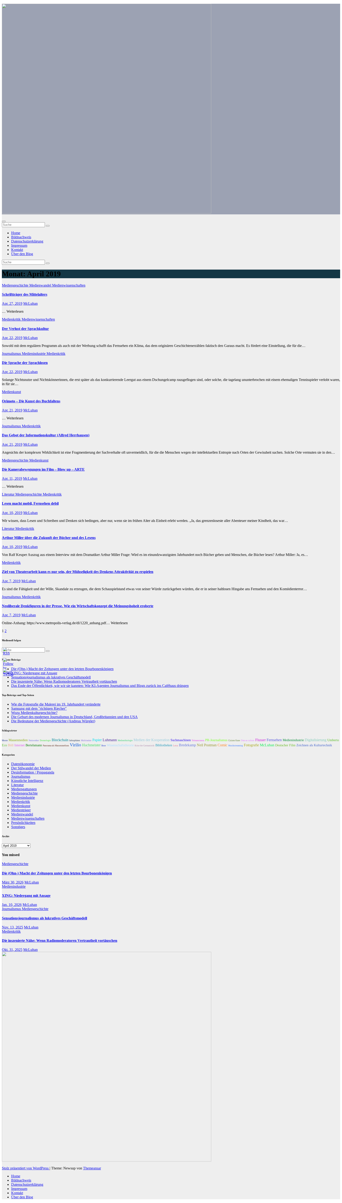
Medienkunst (11, 392)
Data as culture (247, 740)
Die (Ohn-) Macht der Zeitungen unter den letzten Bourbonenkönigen (62, 669)
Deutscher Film (285, 745)
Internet (19, 745)
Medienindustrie (34, 354)
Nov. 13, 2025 (12, 927)
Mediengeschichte (15, 285)
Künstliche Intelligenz (27, 781)
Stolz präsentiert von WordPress (26, 1168)
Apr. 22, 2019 (12, 338)
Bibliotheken (163, 745)
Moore (5, 740)
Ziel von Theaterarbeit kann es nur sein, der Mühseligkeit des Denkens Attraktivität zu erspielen (77, 572)
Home (15, 233)
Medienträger (21, 810)
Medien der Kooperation (152, 740)
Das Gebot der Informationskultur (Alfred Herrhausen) (45, 435)
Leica (175, 745)
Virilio (75, 744)
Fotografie (251, 745)
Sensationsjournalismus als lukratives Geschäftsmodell (44, 918)
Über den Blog (22, 254)
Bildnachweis (21, 237)
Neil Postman (207, 745)
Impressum (19, 245)
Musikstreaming (235, 745)
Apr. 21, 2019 (12, 410)
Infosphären (74, 740)
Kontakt (17, 250)
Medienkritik (12, 319)
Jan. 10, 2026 (12, 905)
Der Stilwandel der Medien (31, 768)
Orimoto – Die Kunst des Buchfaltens (31, 401)
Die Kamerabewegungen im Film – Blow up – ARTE (43, 469)
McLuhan (30, 303)
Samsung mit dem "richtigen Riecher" (39, 708)
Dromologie (45, 740)
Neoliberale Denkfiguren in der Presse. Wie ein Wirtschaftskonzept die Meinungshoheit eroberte (77, 606)
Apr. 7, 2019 (11, 581)
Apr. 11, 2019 (12, 478)
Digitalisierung (315, 740)
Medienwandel (40, 285)
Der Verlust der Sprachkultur (25, 329)
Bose (103, 745)
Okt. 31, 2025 (12, 950)
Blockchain (60, 740)
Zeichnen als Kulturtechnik (314, 745)
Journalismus (12, 354)
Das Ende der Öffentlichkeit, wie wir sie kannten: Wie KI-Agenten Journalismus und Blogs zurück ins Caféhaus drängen (100, 686)
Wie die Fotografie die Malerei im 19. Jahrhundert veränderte (56, 704)
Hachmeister (91, 745)
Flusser (260, 740)
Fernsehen (274, 740)
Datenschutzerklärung (27, 241)
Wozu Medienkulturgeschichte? (34, 713)
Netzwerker (34, 740)
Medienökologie (125, 740)
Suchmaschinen (181, 740)
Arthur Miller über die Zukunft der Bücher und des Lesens (49, 538)
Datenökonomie (23, 764)
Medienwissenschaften (68, 285)
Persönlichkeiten (23, 823)
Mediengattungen (24, 789)
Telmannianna (198, 740)
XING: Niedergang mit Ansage (26, 896)
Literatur (8, 494)
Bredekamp (187, 745)
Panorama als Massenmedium (56, 745)
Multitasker (86, 740)
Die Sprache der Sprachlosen (25, 363)
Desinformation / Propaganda (32, 772)
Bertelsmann (34, 745)
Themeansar (92, 1168)
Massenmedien (18, 740)
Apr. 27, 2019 (12, 303)
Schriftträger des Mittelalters (24, 294)
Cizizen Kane (234, 740)
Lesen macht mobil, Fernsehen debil (30, 503)
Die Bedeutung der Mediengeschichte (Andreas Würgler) (53, 721)
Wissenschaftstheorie (120, 745)
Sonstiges (18, 827)
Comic (222, 745)
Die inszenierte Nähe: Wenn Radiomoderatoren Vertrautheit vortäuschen (64, 681)
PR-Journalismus (216, 740)
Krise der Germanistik (144, 745)
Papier (97, 740)
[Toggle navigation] (4, 221)
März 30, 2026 (12, 882)
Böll (10, 745)
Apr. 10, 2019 (12, 513)
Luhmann (110, 740)
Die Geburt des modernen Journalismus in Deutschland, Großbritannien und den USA (74, 717)
